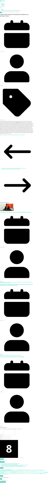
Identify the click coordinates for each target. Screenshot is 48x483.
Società (1, 12)
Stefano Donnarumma (17, 473)
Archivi (1, 480)
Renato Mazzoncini (32, 472)
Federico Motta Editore (4, 470)
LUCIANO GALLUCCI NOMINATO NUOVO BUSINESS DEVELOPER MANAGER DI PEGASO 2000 (13, 168)
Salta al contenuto (2, 0)
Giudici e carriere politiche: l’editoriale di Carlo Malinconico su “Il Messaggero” (12, 356)
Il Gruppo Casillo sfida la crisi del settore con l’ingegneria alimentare (10, 463)
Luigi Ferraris (13, 472)
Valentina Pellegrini (6, 474)
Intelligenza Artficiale (7, 472)
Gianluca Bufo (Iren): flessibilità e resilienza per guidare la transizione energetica (12, 465)
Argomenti (2, 3)
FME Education (10, 470)
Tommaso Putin (44, 473)
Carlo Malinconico (2, 119)
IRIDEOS (10, 472)
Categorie (1, 477)
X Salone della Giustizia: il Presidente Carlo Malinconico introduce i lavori (11, 134)
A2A (0, 469)
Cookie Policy (3, 6)
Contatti (2, 5)
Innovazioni (2, 472)
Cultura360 (1, 85)
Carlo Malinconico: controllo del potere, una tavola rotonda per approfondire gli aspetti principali (15, 212)
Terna (41, 473)
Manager (18, 472)
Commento (1, 434)
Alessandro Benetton (6, 469)
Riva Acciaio (35, 472)
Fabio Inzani (40, 469)
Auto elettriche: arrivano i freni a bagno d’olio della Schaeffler (9, 464)
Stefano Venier (23, 473)
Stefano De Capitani (11, 473)
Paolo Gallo (27, 472)
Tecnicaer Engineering (36, 473)
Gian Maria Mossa (20, 470)
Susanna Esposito (31, 473)
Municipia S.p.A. (24, 472)
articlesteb (1, 281)
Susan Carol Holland (27, 473)
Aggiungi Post (3, 4)
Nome (1, 436)
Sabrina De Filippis (38, 472)
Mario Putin (20, 472)
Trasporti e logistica (2, 474)
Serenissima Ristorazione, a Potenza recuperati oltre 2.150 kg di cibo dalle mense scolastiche (13, 466)
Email (1, 437)
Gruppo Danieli (33, 470)
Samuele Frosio (41, 472)
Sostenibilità (6, 473)
